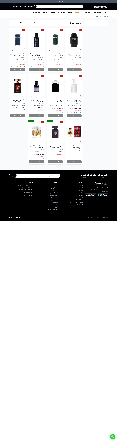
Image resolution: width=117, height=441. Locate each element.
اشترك (12, 176)
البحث (81, 188)
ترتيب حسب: (32, 23)
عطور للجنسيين (54, 193)
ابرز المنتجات (78, 12)
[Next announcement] (80, 1)
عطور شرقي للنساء (53, 200)
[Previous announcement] (36, 1)
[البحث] (35, 6)
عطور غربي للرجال (53, 197)
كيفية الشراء (80, 204)
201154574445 (26, 195)
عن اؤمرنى (80, 185)
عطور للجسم (54, 202)
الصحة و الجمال (97, 12)
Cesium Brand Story (77, 200)
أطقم (56, 207)
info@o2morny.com (24, 189)
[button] (10, 7)
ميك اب (56, 204)
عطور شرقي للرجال (53, 195)
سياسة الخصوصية (78, 193)
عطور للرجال (54, 188)
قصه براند (80, 197)
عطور (105, 12)
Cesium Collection (53, 209)
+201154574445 (25, 192)
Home (106, 16)
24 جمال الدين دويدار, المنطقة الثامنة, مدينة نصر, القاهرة (20, 186)
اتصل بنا (81, 190)
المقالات (81, 195)
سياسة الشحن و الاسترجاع (76, 202)
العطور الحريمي (54, 190)
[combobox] (62, 6)
